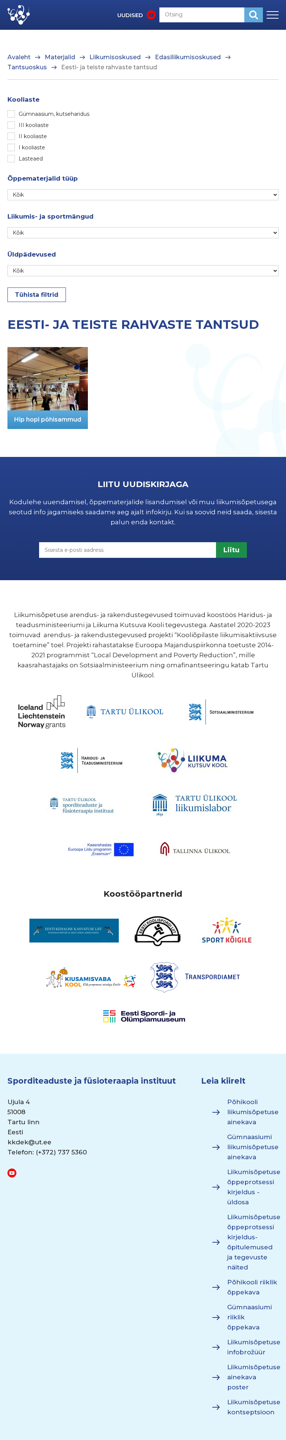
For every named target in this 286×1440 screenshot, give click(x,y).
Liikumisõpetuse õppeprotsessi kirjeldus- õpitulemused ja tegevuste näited (253, 1242)
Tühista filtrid (36, 294)
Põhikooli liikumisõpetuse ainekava (253, 1112)
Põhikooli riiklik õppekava (252, 1287)
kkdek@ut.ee (29, 1142)
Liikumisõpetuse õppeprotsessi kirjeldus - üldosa (253, 1187)
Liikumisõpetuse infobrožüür (253, 1347)
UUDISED (130, 15)
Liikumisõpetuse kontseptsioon (253, 1407)
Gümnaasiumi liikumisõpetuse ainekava (253, 1147)
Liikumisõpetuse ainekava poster (253, 1377)
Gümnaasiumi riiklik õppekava (249, 1317)
